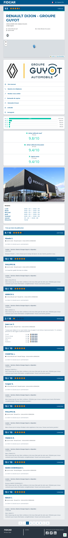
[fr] (52, 2)
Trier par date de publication (14, 228)
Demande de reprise (13, 98)
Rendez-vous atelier (14, 93)
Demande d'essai (13, 103)
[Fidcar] (9, 2)
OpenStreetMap (60, 56)
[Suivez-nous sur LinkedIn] (55, 533)
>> (47, 523)
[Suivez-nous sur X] (51, 533)
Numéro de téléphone (14, 89)
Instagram (10, 112)
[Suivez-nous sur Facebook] (47, 533)
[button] (34, 46)
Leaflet (53, 56)
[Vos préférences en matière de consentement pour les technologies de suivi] (65, 535)
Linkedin (10, 107)
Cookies (27, 530)
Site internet (11, 84)
